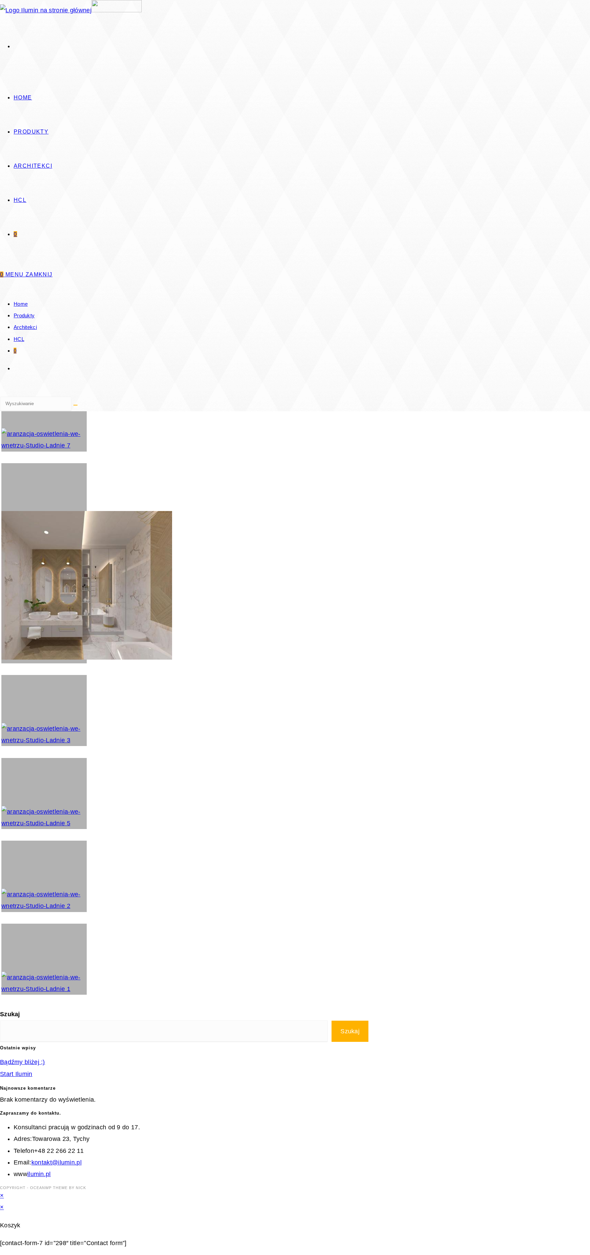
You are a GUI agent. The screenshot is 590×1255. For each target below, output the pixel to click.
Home (21, 304)
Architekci (25, 327)
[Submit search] (75, 405)
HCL (19, 339)
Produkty (24, 315)
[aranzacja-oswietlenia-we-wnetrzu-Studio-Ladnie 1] (44, 959)
